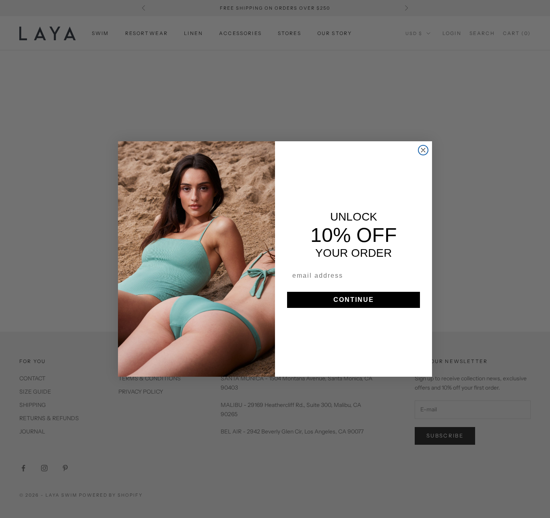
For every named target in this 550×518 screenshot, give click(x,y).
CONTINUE (353, 299)
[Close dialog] (423, 150)
